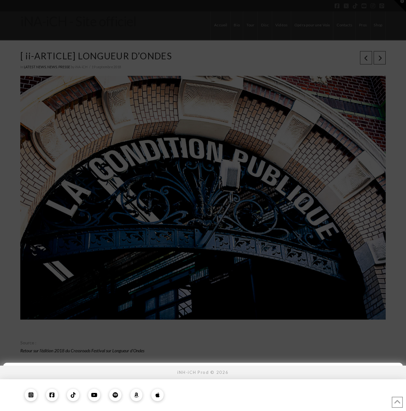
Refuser (274, 390)
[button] (393, 372)
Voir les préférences (357, 390)
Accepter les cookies (191, 390)
